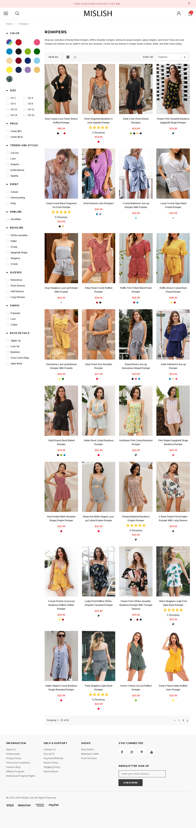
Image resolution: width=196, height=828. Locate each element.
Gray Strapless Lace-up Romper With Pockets (61, 290)
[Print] (9, 79)
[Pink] (37, 42)
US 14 (14, 115)
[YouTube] (151, 751)
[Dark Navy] (18, 70)
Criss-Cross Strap (20, 357)
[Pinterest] (141, 751)
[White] (27, 42)
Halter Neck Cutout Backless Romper (99, 442)
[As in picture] (9, 42)
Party (13, 203)
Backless (15, 352)
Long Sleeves (18, 297)
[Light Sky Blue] (37, 60)
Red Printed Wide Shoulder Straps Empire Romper (61, 518)
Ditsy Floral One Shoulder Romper (98, 366)
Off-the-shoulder (19, 235)
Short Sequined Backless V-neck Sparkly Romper (98, 120)
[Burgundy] (18, 60)
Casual (14, 192)
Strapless (15, 258)
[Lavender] (27, 70)
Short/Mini (16, 219)
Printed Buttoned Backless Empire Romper (135, 518)
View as (53, 57)
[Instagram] (131, 751)
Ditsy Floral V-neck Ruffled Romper (98, 290)
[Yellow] (9, 70)
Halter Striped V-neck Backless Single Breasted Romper (61, 687)
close (189, 3)
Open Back (16, 363)
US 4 (30, 98)
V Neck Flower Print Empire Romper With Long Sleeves (173, 518)
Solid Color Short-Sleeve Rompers (136, 120)
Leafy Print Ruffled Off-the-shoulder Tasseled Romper (99, 603)
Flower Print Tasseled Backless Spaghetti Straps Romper (173, 120)
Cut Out (15, 153)
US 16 (31, 115)
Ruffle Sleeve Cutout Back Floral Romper (173, 290)
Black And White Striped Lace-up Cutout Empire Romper (98, 518)
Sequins (15, 164)
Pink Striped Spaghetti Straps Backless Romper (173, 442)
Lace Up (15, 346)
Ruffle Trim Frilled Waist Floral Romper (136, 290)
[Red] (18, 42)
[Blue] (9, 51)
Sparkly (14, 176)
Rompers (24, 24)
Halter (14, 241)
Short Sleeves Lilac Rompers (98, 203)
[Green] (27, 51)
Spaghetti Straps (19, 252)
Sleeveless (16, 280)
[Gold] (37, 70)
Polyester (15, 313)
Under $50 (16, 131)
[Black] (18, 51)
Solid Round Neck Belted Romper (61, 442)
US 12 (31, 109)
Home (9, 24)
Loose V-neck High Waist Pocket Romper (173, 205)
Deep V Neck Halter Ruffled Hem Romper (173, 687)
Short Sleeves (18, 285)
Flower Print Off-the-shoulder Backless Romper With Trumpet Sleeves (135, 605)
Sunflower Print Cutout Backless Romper (136, 442)
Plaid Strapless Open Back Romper (98, 687)
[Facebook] (122, 751)
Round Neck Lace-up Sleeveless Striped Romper (136, 366)
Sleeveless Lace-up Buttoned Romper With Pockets (61, 366)
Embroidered (17, 170)
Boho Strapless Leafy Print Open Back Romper (173, 603)
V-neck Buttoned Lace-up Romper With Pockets (136, 205)
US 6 (13, 103)
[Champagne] (9, 60)
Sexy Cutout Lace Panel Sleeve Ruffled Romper (61, 120)
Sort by (148, 57)
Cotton (14, 324)
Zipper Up (15, 340)
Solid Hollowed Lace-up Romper (173, 366)
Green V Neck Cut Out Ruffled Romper (136, 687)
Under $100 (17, 137)
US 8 (30, 103)
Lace (13, 158)
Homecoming (18, 197)
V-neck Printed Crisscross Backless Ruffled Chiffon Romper (61, 605)
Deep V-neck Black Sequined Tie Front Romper (61, 205)
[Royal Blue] (27, 60)
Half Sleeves (17, 291)
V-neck (14, 264)
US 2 (13, 98)
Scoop (14, 247)
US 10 (14, 109)
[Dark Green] (37, 51)
